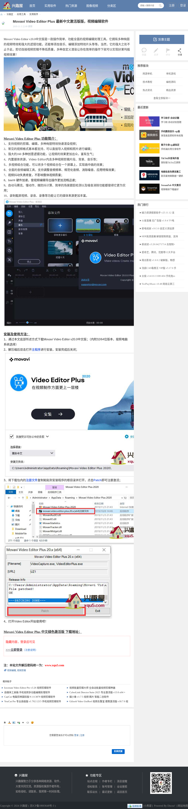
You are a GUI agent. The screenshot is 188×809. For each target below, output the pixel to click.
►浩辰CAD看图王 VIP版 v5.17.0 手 (157, 268)
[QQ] (134, 805)
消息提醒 (122, 781)
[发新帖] (161, 39)
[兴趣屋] (13, 5)
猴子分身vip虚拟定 (170, 145)
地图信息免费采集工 (171, 172)
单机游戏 (171, 73)
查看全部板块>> (161, 98)
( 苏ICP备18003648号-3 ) (42, 805)
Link (18, 722)
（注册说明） (30, 650)
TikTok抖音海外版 (170, 158)
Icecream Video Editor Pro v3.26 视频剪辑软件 (27, 687)
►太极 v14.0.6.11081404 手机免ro (157, 276)
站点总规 (92, 781)
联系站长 (92, 792)
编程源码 (171, 81)
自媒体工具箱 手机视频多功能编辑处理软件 (27, 692)
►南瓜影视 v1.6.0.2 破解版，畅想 (157, 260)
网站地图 (183, 805)
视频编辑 (11, 670)
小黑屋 (148, 805)
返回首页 (122, 792)
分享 (180, 55)
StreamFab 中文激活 (171, 185)
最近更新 (107, 792)
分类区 (111, 5)
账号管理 (107, 786)
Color (9, 722)
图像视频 (92, 5)
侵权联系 (92, 786)
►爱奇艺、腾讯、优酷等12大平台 (157, 252)
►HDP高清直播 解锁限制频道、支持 (158, 236)
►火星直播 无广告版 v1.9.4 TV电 (156, 220)
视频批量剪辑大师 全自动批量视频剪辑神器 (92, 687)
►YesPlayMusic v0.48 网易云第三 (157, 283)
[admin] (2, 23)
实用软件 (50, 5)
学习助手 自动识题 (170, 118)
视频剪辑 (21, 670)
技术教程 (147, 81)
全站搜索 (122, 786)
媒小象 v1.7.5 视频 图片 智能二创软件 (89, 696)
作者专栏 (107, 781)
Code (28, 722)
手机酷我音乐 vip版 (170, 131)
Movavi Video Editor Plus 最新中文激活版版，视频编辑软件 (60, 21)
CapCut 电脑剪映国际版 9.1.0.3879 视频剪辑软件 (29, 696)
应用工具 (21, 14)
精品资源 (171, 90)
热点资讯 (147, 90)
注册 (172, 5)
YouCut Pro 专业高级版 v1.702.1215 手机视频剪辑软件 (32, 701)
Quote (23, 722)
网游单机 (147, 73)
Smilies (32, 722)
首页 (32, 5)
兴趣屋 (1, 14)
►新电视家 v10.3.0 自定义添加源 (156, 228)
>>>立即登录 (14, 649)
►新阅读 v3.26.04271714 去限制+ (157, 244)
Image (14, 722)
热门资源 (71, 5)
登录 (183, 5)
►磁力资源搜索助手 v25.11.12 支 (156, 212)
